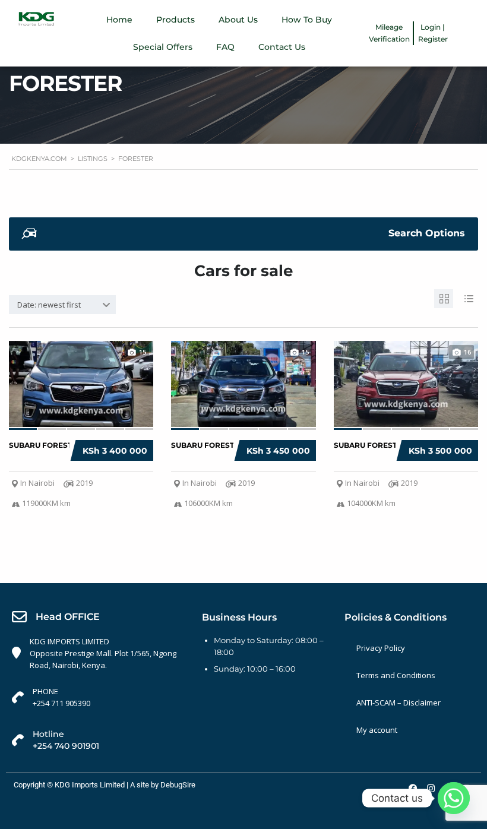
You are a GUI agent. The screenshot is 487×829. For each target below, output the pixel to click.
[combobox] (62, 304)
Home (119, 19)
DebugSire (177, 784)
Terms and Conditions (395, 675)
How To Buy (307, 19)
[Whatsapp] (454, 798)
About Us (238, 19)
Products (175, 19)
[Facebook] (413, 788)
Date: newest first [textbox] (49, 304)
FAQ (225, 47)
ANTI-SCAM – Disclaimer (398, 702)
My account (376, 729)
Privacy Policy (380, 648)
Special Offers (162, 47)
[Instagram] (430, 788)
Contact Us (281, 47)
